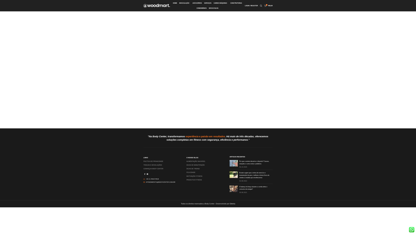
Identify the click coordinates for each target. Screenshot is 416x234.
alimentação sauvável (195, 161)
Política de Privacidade (153, 161)
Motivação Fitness (194, 176)
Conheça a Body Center (153, 169)
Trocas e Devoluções (152, 165)
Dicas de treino (193, 169)
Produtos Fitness (194, 180)
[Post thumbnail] (234, 164)
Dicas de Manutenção (195, 165)
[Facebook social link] (144, 174)
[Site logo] (156, 5)
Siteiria (232, 204)
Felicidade (190, 172)
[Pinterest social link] (147, 174)
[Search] (261, 6)
